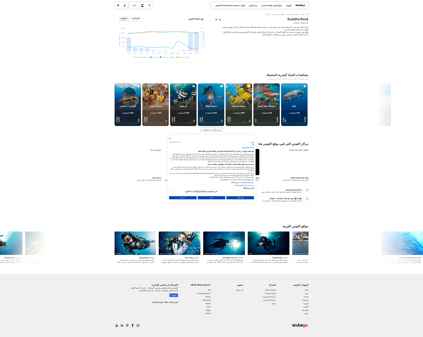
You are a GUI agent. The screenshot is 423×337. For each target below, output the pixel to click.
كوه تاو (268, 14)
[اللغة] (142, 5)
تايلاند (302, 14)
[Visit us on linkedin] (122, 325)
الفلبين (306, 307)
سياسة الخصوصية (269, 297)
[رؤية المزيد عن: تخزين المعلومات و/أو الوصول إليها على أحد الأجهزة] (172, 192)
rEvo (209, 307)
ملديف (306, 313)
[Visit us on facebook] (132, 325)
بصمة (274, 303)
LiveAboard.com (204, 293)
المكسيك (305, 310)
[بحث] (149, 5)
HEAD (208, 313)
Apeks (208, 303)
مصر (306, 293)
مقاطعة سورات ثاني (278, 14)
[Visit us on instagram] (138, 325)
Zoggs (208, 310)
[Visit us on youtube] (117, 325)
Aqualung (207, 300)
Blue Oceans (271, 290)
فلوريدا (305, 303)
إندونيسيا (305, 300)
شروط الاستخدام (269, 300)
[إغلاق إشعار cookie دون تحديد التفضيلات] (170, 138)
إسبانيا (306, 297)
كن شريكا (239, 290)
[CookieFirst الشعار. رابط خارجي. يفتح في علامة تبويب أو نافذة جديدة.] (253, 144)
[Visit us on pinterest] (127, 325)
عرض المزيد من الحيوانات (211, 129)
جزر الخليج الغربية (293, 14)
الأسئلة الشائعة (270, 293)
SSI (209, 290)
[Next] (94, 105)
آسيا (307, 14)
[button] (250, 142)
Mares (208, 297)
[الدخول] (125, 5)
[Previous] (329, 105)
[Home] (301, 5)
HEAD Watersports (201, 285)
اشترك (173, 295)
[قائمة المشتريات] (118, 5)
